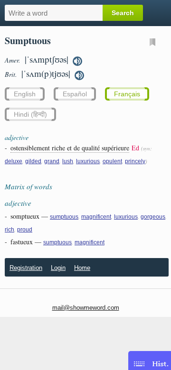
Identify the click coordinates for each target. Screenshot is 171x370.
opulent (112, 161)
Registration (26, 267)
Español (75, 94)
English (25, 94)
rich (9, 229)
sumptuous (64, 216)
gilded (33, 161)
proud (24, 229)
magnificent (96, 216)
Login (58, 267)
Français (127, 94)
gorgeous (153, 216)
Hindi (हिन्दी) (30, 114)
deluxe (13, 161)
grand (51, 161)
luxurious (88, 161)
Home (82, 267)
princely (135, 161)
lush (67, 161)
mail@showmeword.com (85, 307)
